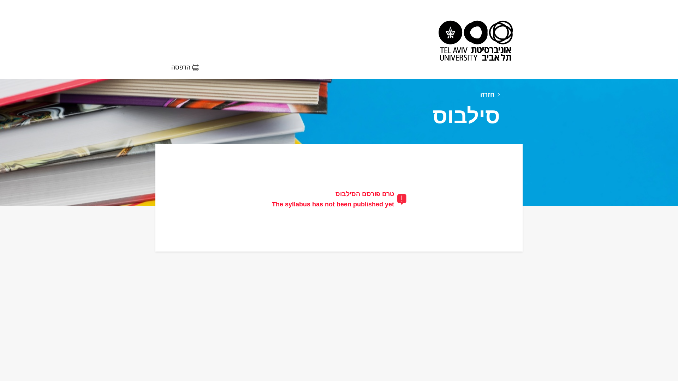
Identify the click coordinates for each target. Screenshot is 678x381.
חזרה (487, 94)
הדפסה (180, 67)
